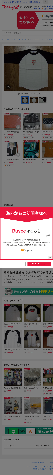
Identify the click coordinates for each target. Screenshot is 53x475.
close (14, 264)
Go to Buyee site (39, 264)
